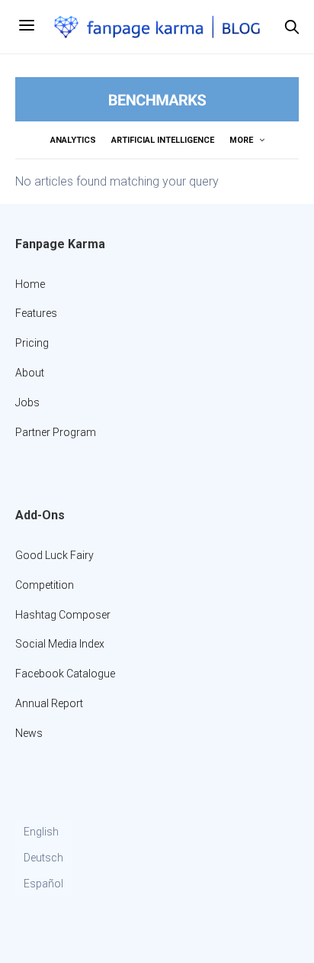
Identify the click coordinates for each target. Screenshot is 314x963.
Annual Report (49, 703)
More (242, 140)
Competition (44, 585)
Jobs (27, 402)
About (29, 373)
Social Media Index (59, 644)
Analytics (73, 140)
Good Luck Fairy (54, 555)
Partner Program (55, 432)
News (29, 733)
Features (36, 313)
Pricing (32, 343)
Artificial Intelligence (162, 140)
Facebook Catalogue (65, 673)
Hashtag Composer (63, 615)
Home (30, 284)
